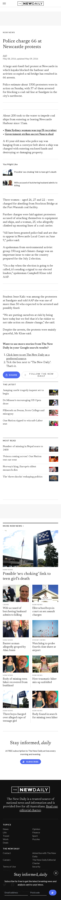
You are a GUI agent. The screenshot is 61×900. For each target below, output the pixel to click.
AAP (5, 55)
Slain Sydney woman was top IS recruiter (31, 130)
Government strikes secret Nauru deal (29, 134)
